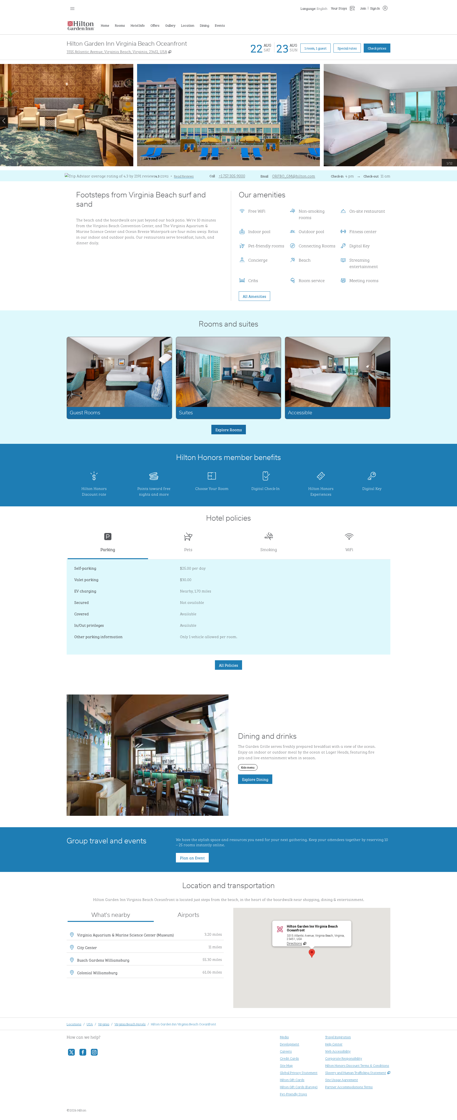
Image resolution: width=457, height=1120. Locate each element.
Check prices (379, 47)
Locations (74, 1023)
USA (90, 1023)
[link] (232, 175)
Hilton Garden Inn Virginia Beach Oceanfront (183, 1023)
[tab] (108, 544)
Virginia (103, 1023)
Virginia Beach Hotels (130, 1023)
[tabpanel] (228, 607)
